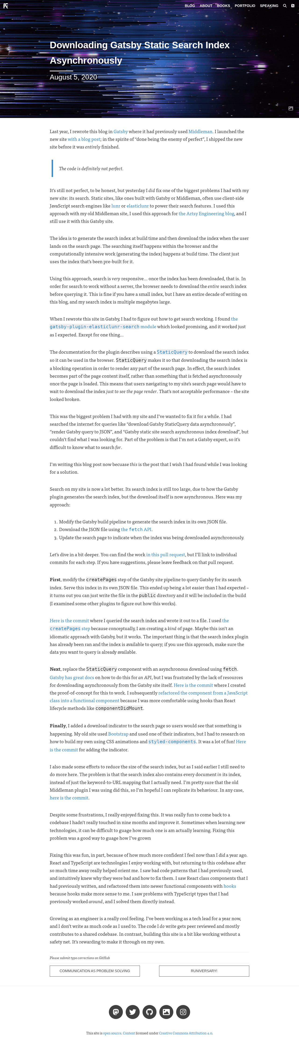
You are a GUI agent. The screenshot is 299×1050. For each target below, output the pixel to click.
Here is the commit (69, 620)
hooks (230, 886)
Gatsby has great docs (72, 677)
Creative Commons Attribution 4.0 (185, 1033)
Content (129, 1033)
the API (136, 529)
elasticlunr (138, 205)
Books (223, 6)
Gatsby (121, 131)
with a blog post (84, 139)
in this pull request (165, 554)
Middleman (200, 131)
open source (112, 1033)
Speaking (269, 6)
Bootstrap (118, 733)
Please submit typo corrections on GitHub (80, 957)
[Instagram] (183, 1011)
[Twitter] (133, 1011)
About (206, 6)
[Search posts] (285, 6)
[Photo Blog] (166, 1011)
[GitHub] (149, 1011)
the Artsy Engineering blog (206, 213)
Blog (190, 6)
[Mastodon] (116, 1011)
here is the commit (69, 797)
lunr (115, 205)
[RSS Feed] (293, 6)
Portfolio (245, 6)
